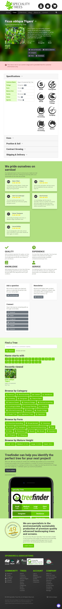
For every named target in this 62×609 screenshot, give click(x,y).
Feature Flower (13, 402)
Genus (22, 582)
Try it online (10, 470)
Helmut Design (53, 597)
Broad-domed (33, 423)
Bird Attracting (23, 394)
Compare (33, 53)
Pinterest (12, 329)
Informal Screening (15, 410)
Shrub (19, 88)
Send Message (13, 295)
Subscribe (39, 297)
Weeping (23, 435)
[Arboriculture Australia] (7, 561)
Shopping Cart (37, 577)
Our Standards (50, 578)
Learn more (28, 546)
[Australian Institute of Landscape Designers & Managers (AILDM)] (17, 561)
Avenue (11, 394)
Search (11, 351)
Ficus (19, 97)
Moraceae (20, 94)
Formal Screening (46, 402)
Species (22, 584)
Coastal (37, 394)
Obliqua (20, 100)
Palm (10, 431)
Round (31, 431)
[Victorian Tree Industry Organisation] (24, 561)
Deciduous (48, 394)
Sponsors (49, 580)
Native (29, 410)
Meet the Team (50, 575)
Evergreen (21, 85)
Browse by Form (14, 419)
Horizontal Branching (38, 427)
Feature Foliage (29, 402)
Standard (52, 431)
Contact (45, 12)
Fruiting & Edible (14, 406)
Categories (23, 585)
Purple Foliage (41, 410)
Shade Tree (12, 414)
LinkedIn (12, 325)
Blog (30, 12)
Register (35, 575)
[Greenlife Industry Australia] (35, 561)
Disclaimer (49, 587)
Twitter (11, 315)
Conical (10, 427)
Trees (14, 12)
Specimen (41, 414)
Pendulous (21, 431)
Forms (21, 587)
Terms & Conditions (49, 583)
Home (8, 12)
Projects (22, 589)
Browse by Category (16, 391)
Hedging (44, 406)
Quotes (35, 578)
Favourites (36, 580)
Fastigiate (21, 427)
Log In (35, 573)
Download (41, 56)
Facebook (12, 312)
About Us (37, 12)
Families (22, 580)
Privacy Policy (50, 585)
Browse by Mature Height (19, 440)
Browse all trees (20, 351)
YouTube (12, 322)
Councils (22, 590)
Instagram (12, 319)
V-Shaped (11, 435)
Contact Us (49, 589)
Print (31, 56)
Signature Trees (27, 414)
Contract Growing (51, 577)
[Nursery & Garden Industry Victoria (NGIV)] (12, 561)
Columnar (46, 423)
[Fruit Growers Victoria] (48, 561)
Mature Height (24, 578)
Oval (52, 427)
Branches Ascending (15, 423)
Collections (22, 12)
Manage (48, 590)
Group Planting (30, 406)
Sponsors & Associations (19, 555)
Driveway (11, 398)
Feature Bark (37, 398)
